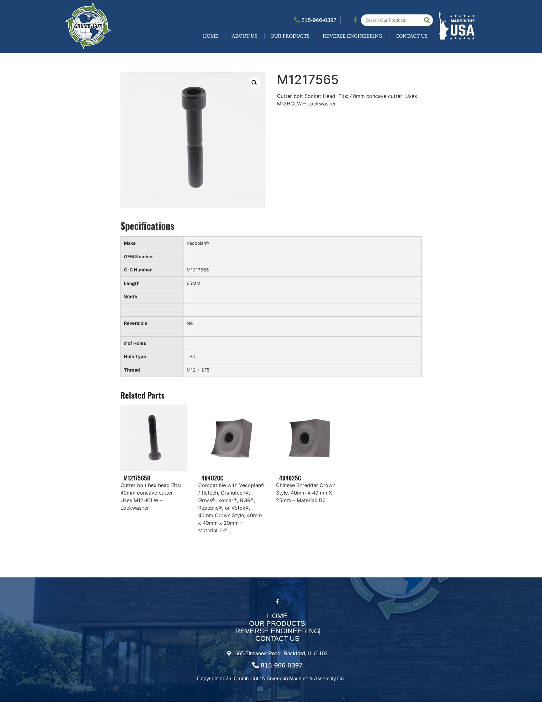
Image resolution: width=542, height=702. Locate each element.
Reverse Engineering (352, 36)
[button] (254, 82)
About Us (244, 36)
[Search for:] (397, 20)
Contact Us (412, 36)
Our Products (290, 36)
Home (210, 36)
